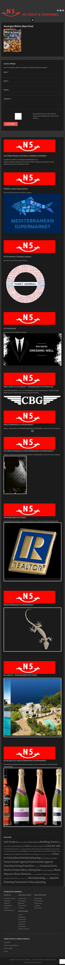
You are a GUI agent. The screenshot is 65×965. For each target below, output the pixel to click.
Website (6, 90)
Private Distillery (7, 900)
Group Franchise (24, 865)
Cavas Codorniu (15, 854)
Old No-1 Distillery (37, 907)
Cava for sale (53, 845)
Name (6, 72)
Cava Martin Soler (9, 849)
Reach (6, 951)
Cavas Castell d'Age (35, 851)
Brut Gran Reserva (22, 842)
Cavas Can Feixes (54, 849)
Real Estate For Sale (22, 898)
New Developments (22, 900)
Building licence (49, 841)
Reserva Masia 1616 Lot (23, 878)
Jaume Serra (36, 866)
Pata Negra (33, 874)
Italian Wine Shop (21, 924)
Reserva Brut (14, 878)
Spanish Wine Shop (22, 919)
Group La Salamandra (38, 900)
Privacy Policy (8, 948)
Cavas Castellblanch (23, 851)
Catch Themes (37, 962)
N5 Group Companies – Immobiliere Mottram (31, 959)
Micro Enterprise (31, 869)
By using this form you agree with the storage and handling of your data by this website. (46, 116)
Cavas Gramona (34, 854)
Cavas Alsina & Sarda (28, 849)
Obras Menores (22, 873)
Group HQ (7, 942)
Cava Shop (20, 914)
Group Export (37, 905)
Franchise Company (22, 905)
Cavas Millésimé (43, 854)
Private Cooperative (8, 905)
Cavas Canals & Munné (42, 849)
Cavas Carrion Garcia (10, 851)
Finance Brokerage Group (9, 910)
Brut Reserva (34, 842)
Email (6, 81)
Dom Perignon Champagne (49, 858)
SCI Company (21, 907)
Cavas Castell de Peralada (48, 851)
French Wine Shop (21, 921)
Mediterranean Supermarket (23, 928)
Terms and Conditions (11, 945)
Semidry (47, 878)
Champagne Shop (21, 917)
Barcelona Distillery (38, 898)
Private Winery (7, 903)
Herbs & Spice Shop (22, 926)
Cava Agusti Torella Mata (38, 846)
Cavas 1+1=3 (18, 849)
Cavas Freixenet (25, 854)
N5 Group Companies (47, 870)
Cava (27, 845)
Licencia (44, 865)
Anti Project (10, 841)
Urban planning (37, 882)
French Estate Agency (16, 861)
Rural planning (36, 877)
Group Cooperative (38, 903)
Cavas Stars (49, 854)
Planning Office (21, 903)
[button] (32, 20)
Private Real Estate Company (9, 898)
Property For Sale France (43, 874)
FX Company (6, 907)
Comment (7, 99)
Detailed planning (30, 857)
